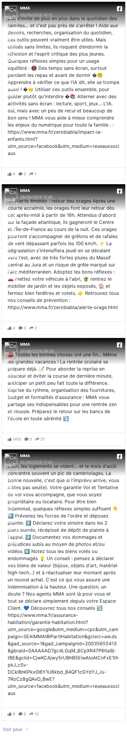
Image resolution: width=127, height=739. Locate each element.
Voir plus (13, 729)
